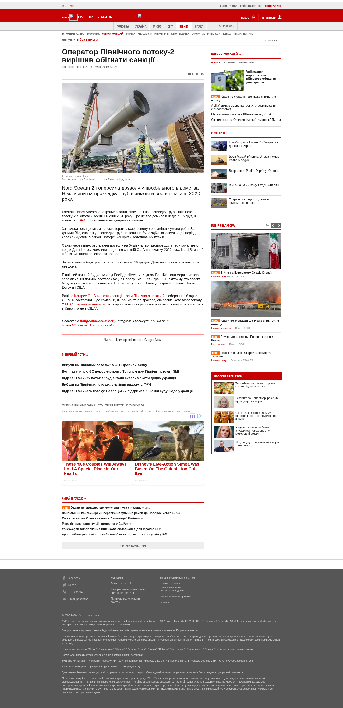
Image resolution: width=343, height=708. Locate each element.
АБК (251, 33)
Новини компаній (112, 33)
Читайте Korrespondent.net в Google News (133, 340)
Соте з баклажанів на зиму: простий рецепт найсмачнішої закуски (255, 416)
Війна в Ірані (86, 40)
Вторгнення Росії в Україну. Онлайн (254, 171)
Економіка (93, 33)
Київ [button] (64, 17)
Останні (215, 62)
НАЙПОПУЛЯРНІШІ (251, 6)
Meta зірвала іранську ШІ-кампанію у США (98, 523)
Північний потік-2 (84, 405)
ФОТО (233, 6)
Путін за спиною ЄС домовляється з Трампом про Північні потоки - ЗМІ (120, 371)
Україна (140, 26)
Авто (174, 33)
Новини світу (219, 276)
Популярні (229, 62)
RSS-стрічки (75, 592)
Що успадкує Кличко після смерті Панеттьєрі (257, 444)
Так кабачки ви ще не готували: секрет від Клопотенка (255, 385)
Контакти (117, 577)
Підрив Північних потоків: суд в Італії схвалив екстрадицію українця (119, 378)
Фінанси (130, 33)
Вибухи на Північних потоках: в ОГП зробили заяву (104, 365)
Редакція (165, 602)
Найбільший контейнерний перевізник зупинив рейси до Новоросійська (121, 513)
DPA (81, 220)
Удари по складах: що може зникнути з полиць (106, 507)
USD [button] (91, 17)
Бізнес (183, 26)
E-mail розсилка (77, 599)
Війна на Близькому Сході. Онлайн (254, 185)
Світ (170, 26)
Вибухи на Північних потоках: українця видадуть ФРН (106, 384)
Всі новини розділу (73, 33)
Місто (157, 26)
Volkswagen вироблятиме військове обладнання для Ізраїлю (111, 529)
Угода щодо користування (175, 596)
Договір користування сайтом (177, 577)
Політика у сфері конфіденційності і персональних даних (172, 587)
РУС (64, 6)
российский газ (135, 405)
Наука (199, 26)
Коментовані (246, 62)
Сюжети (216, 133)
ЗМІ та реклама (211, 33)
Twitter (71, 585)
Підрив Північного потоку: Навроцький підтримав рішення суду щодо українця (127, 391)
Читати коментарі (133, 545)
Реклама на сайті (122, 583)
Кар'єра (196, 33)
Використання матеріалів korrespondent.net (128, 591)
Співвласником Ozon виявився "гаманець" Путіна (104, 518)
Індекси (226, 33)
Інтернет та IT (161, 33)
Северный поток (114, 405)
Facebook (73, 578)
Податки (184, 33)
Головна (123, 26)
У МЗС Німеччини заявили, (83, 304)
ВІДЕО (223, 6)
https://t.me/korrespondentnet (94, 325)
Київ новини (218, 344)
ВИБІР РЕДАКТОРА (222, 225)
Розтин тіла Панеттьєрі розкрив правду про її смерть (256, 400)
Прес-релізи (240, 33)
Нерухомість (145, 33)
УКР (72, 6)
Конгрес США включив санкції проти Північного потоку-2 (119, 296)
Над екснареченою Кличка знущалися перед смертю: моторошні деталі (252, 430)
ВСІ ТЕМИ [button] (270, 40)
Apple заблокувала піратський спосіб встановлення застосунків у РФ (118, 534)
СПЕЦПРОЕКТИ (273, 6)
